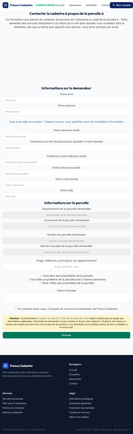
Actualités (91, 5)
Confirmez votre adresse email (66, 156)
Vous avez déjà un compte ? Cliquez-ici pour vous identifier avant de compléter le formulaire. (66, 121)
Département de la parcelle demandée (66, 208)
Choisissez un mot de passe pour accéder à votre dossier (66, 141)
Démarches (75, 5)
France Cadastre (32, 5)
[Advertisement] (66, 61)
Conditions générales (80, 403)
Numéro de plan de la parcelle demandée (67, 246)
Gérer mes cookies (79, 417)
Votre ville (66, 190)
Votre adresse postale (66, 167)
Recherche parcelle (13, 398)
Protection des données (81, 407)
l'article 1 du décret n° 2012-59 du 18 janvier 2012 (63, 318)
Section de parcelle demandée (66, 234)
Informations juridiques (81, 398)
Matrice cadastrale (13, 412)
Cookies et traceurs (79, 412)
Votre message (66, 290)
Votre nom (66, 94)
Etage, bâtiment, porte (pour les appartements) (66, 260)
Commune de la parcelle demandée (66, 220)
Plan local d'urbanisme (14, 403)
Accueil (60, 5)
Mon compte (123, 5)
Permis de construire (13, 407)
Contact (105, 5)
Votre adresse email (66, 130)
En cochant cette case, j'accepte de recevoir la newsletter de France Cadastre (68, 308)
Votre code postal (66, 179)
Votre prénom (67, 105)
